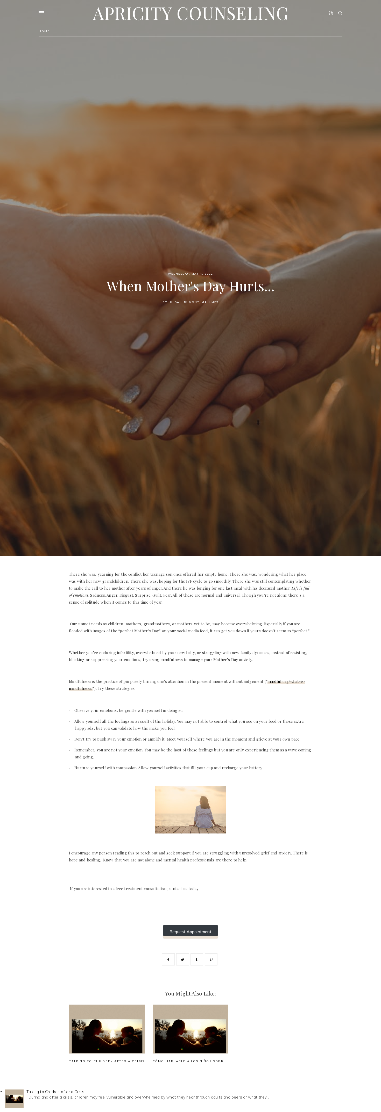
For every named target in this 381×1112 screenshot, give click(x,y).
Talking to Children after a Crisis (107, 1061)
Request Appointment (190, 931)
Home (44, 31)
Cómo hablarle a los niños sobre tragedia (200, 1061)
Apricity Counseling (190, 12)
